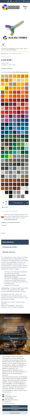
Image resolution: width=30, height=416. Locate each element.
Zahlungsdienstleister (11, 396)
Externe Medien (9, 398)
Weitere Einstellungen (8, 403)
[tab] (15, 242)
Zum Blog (2, 0)
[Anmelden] (8, 1)
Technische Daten (9, 247)
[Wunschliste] (21, 1)
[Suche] (19, 1)
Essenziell (8, 394)
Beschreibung (8, 242)
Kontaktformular (14, 338)
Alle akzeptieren (15, 406)
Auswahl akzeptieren (15, 413)
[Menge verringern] (6, 204)
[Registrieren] (11, 1)
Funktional (8, 401)
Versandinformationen (10, 219)
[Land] (13, 1)
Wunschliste (5, 207)
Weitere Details (8, 252)
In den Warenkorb (18, 202)
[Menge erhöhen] (6, 202)
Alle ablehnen (15, 409)
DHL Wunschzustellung (11, 399)
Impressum (23, 387)
